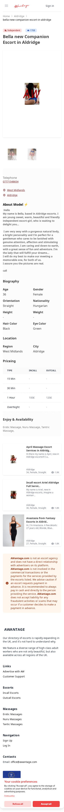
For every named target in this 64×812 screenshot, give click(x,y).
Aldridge (19, 16)
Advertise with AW (13, 671)
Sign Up (7, 740)
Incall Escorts (11, 692)
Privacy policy (9, 796)
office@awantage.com (24, 762)
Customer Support (14, 676)
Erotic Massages (12, 714)
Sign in (50, 5)
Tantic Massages (13, 724)
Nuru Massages (12, 719)
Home (6, 16)
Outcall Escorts (12, 697)
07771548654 (10, 181)
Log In (6, 745)
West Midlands (16, 190)
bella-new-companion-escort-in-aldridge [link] (27, 19)
